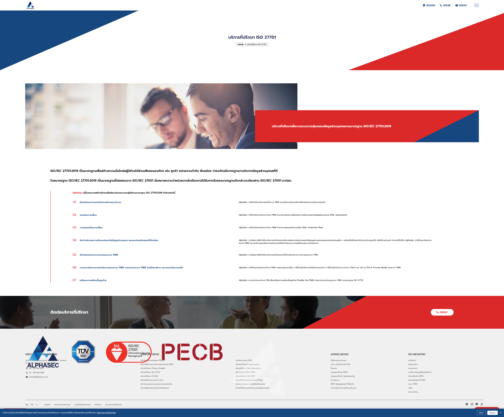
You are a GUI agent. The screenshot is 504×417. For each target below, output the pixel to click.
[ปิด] (500, 413)
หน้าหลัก (241, 44)
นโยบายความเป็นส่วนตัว (106, 412)
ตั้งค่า (481, 412)
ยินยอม (492, 412)
